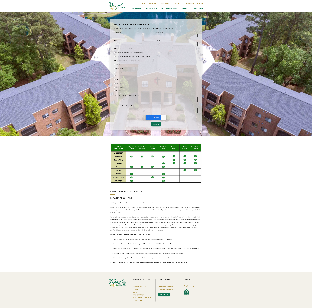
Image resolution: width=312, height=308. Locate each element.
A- (197, 3)
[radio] (156, 52)
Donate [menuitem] (135, 289)
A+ (201, 3)
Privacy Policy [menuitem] (138, 300)
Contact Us (164, 294)
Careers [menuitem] (135, 292)
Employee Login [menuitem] (138, 294)
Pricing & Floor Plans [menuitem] (140, 286)
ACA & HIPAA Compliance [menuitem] (142, 297)
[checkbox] (156, 54)
